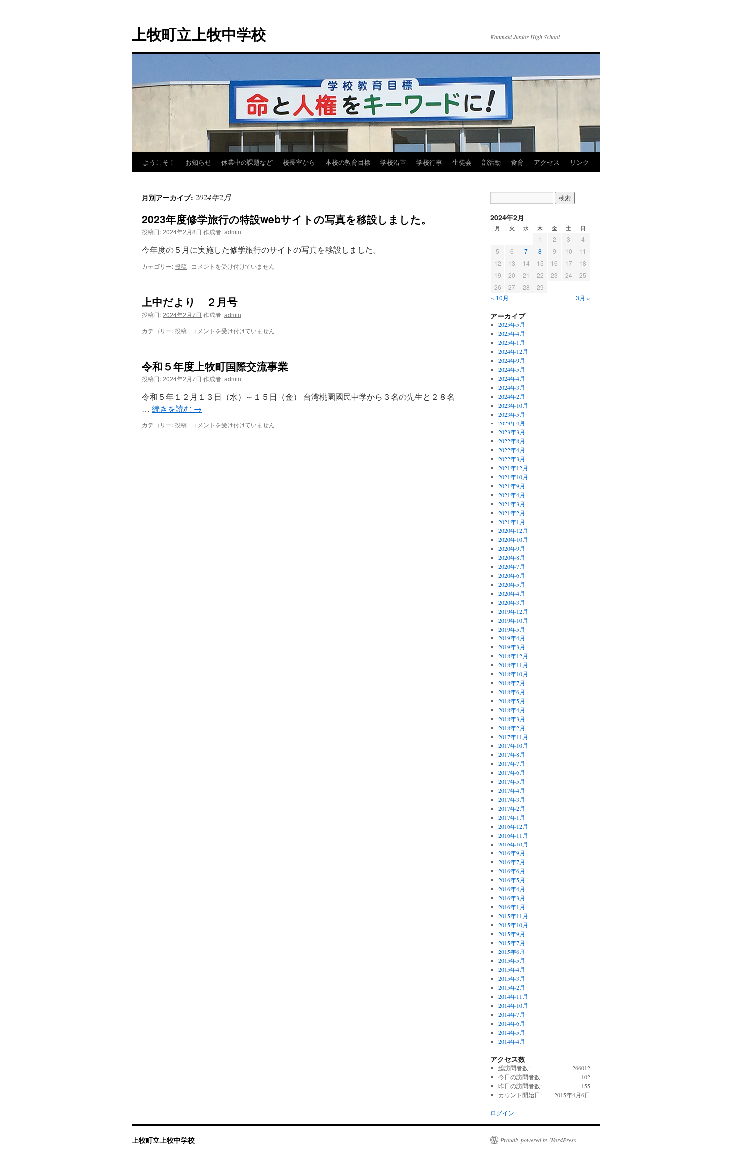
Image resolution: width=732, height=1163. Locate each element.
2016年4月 (511, 889)
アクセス (547, 162)
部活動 (491, 162)
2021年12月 (513, 468)
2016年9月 (511, 853)
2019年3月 (511, 647)
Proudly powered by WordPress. (539, 1140)
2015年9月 (511, 934)
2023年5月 (511, 414)
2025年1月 (511, 342)
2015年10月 (513, 925)
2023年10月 (513, 405)
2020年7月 (511, 566)
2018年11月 (513, 665)
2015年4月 (511, 969)
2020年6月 (511, 575)
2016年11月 (513, 835)
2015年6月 (511, 951)
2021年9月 (511, 486)
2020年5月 (511, 584)
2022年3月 (511, 459)
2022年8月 (511, 441)
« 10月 (500, 297)
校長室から (299, 162)
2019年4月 (511, 638)
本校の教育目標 (347, 162)
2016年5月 (511, 880)
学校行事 (429, 162)
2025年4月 (511, 333)
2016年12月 (513, 826)
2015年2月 (511, 987)
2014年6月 (511, 1023)
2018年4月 (511, 710)
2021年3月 (511, 504)
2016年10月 (513, 844)
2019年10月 (513, 620)
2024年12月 (513, 351)
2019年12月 (513, 611)
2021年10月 (513, 477)
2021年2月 (511, 513)
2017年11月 (513, 736)
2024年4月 (511, 378)
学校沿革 (393, 162)
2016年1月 (511, 907)
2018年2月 (511, 728)
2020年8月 (511, 557)
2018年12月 (513, 656)
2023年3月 (511, 432)
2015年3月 (511, 978)
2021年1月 (511, 522)
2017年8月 (511, 754)
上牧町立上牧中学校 (199, 33)
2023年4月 (511, 423)
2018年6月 (511, 692)
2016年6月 (511, 871)
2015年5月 (511, 960)
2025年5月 (511, 324)
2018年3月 (511, 719)
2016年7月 (511, 862)
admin (232, 231)
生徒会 (462, 162)
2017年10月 (513, 745)
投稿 (181, 266)
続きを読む (177, 408)
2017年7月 (511, 763)
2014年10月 (513, 1005)
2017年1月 (511, 817)
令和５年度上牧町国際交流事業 (215, 365)
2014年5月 (511, 1032)
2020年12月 (513, 530)
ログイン (502, 1113)
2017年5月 (511, 781)
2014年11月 (513, 996)
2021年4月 (511, 495)
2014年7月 (511, 1014)
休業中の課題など (247, 162)
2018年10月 (513, 674)
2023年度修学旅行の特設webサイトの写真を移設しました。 (287, 218)
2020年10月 (513, 539)
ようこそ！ (159, 162)
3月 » (583, 297)
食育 (517, 162)
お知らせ (198, 162)
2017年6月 (511, 772)
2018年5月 (511, 701)
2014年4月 (511, 1041)
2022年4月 (511, 450)
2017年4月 (511, 790)
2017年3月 (511, 799)
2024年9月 (511, 360)
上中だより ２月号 (190, 301)
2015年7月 (511, 943)
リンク (579, 162)
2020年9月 (511, 548)
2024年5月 (511, 369)
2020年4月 (511, 593)
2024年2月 (511, 396)
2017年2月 (511, 808)
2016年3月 (511, 898)
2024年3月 (511, 387)
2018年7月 (511, 683)
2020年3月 (511, 602)
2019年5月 (511, 629)
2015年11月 (513, 916)
